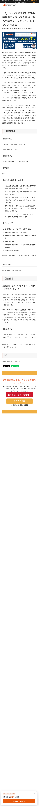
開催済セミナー (32, 29)
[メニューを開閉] (35, 5)
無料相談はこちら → (34, 1)
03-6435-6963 (22, 405)
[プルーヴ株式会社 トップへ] (9, 5)
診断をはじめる (19, 801)
